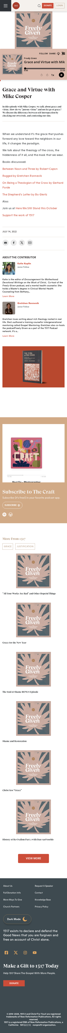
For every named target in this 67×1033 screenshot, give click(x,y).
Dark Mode (14, 919)
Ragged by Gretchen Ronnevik (22, 176)
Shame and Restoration (14, 741)
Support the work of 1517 (18, 215)
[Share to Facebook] (14, 243)
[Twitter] (16, 953)
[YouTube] (35, 953)
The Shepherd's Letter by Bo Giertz (24, 194)
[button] (39, 5)
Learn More (8, 296)
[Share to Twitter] (22, 243)
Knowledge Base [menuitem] (43, 899)
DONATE (48, 5)
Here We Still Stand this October (36, 208)
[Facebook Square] (6, 953)
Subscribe (11, 505)
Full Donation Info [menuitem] (12, 892)
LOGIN (59, 5)
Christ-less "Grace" (12, 790)
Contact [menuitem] (39, 892)
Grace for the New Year (14, 642)
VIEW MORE (33, 858)
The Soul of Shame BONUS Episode (20, 692)
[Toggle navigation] (5, 5)
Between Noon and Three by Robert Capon (30, 169)
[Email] (30, 243)
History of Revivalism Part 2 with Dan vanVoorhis (28, 839)
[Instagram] (25, 953)
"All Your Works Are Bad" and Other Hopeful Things (29, 593)
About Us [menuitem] (7, 886)
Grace (8, 546)
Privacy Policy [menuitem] (41, 906)
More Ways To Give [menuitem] (12, 899)
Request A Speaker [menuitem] (44, 886)
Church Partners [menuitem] (11, 906)
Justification (25, 546)
